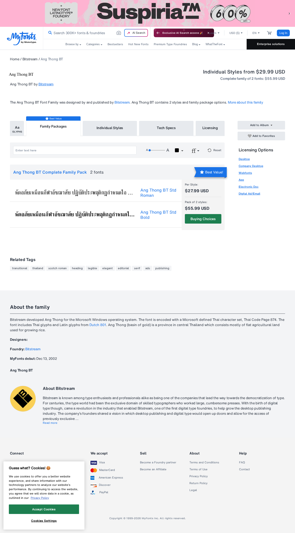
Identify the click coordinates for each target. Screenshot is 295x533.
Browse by (72, 44)
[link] (49, 33)
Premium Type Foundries (170, 44)
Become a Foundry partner (158, 462)
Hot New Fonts (138, 44)
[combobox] (96, 33)
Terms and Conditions (204, 462)
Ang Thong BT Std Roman (158, 192)
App (241, 180)
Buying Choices (203, 218)
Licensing (210, 127)
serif (137, 268)
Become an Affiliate (153, 469)
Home (14, 59)
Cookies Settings (44, 521)
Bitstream (30, 59)
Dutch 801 (97, 324)
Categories (93, 44)
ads (147, 268)
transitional (19, 268)
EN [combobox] (254, 33)
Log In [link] (283, 33)
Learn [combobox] (212, 33)
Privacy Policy (198, 476)
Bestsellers (115, 44)
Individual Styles (110, 127)
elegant (107, 268)
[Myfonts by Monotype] (21, 38)
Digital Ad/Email (249, 194)
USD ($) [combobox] (234, 33)
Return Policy (198, 483)
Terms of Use (198, 469)
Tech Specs (166, 127)
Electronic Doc (249, 187)
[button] (289, 13)
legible (92, 268)
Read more (50, 423)
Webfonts (245, 173)
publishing (162, 268)
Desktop (244, 159)
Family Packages (53, 126)
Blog (195, 44)
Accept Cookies (44, 509)
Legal (193, 490)
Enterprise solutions (271, 44)
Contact (244, 469)
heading (77, 268)
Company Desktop (251, 166)
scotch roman (57, 268)
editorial (123, 268)
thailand (37, 268)
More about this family (245, 102)
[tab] (17, 128)
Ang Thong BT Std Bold (158, 214)
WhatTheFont (214, 44)
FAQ (242, 462)
